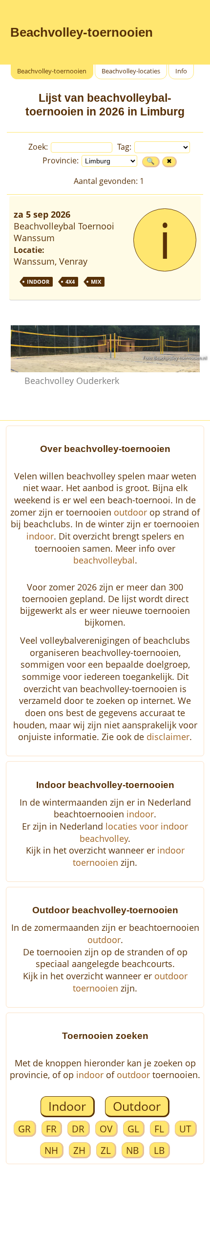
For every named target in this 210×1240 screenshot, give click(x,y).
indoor (40, 536)
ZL (106, 1150)
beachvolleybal (104, 560)
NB (132, 1150)
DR (78, 1128)
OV (106, 1128)
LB (159, 1150)
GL (133, 1128)
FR (51, 1128)
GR (24, 1128)
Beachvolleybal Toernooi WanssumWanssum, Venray (92, 245)
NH (51, 1150)
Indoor (67, 1106)
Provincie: (61, 160)
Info (181, 71)
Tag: (125, 146)
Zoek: (39, 146)
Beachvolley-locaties (131, 71)
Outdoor (137, 1106)
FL (159, 1128)
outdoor (130, 512)
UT (185, 1128)
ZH (79, 1150)
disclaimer (168, 737)
